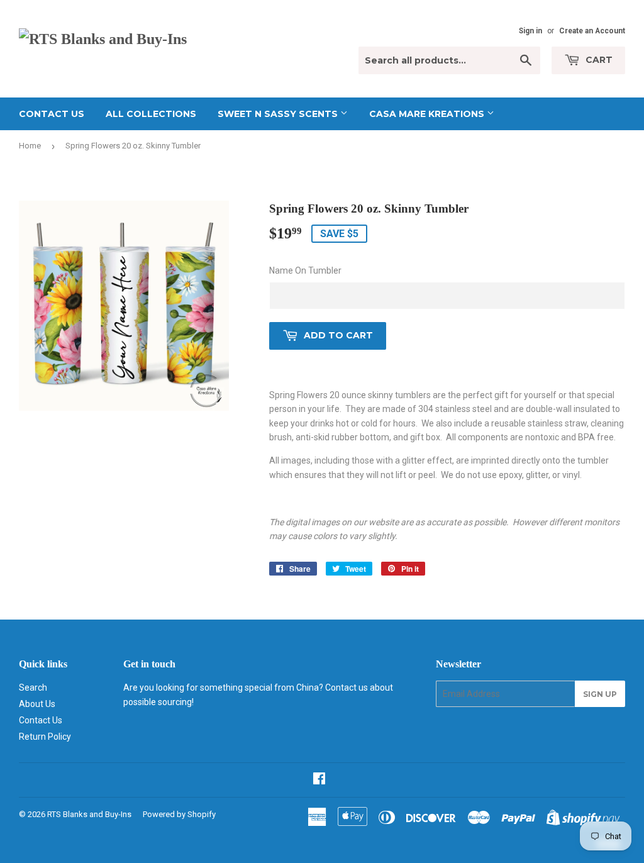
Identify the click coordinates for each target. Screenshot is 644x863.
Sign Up (600, 694)
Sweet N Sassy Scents (279, 114)
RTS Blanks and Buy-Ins (89, 814)
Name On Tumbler (305, 270)
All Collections (151, 114)
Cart (598, 59)
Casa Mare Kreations (428, 114)
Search (33, 687)
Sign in (530, 30)
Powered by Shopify (179, 814)
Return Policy (45, 737)
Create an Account (592, 30)
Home (30, 145)
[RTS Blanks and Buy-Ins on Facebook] (319, 780)
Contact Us (51, 114)
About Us (37, 704)
